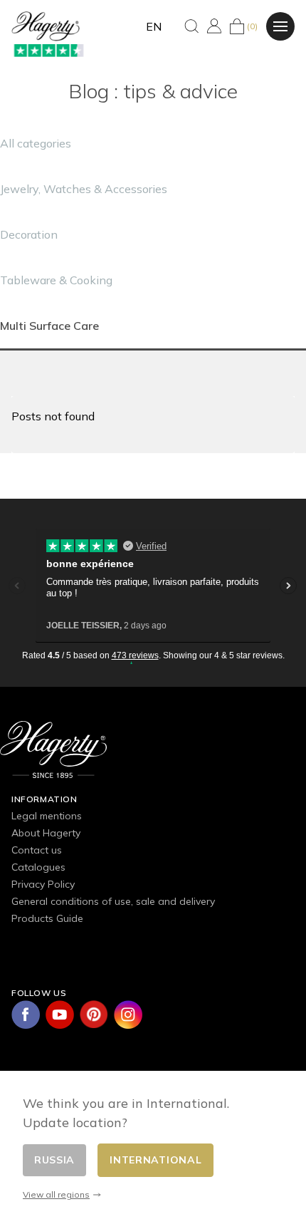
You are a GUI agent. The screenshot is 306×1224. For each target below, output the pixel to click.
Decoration (29, 234)
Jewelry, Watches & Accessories (83, 189)
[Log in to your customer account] (214, 26)
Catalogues (38, 867)
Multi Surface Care (49, 325)
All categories (35, 143)
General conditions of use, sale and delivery (113, 901)
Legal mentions (46, 815)
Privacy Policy (43, 884)
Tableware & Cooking (56, 280)
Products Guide (47, 918)
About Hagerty (45, 832)
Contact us (36, 850)
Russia (54, 1159)
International (155, 1159)
